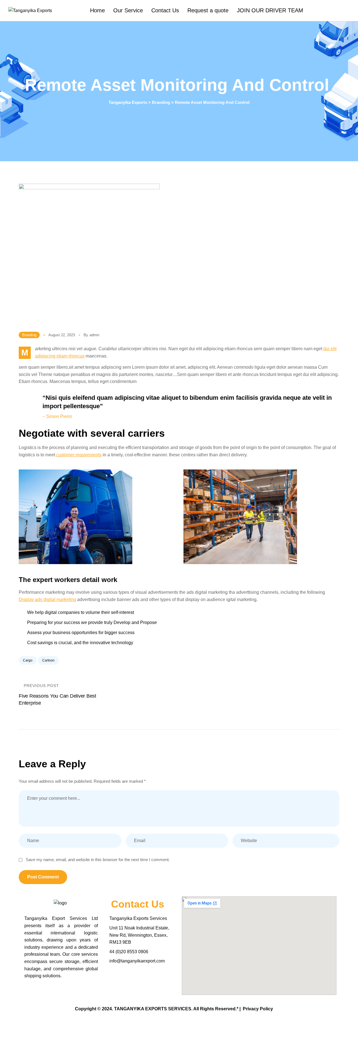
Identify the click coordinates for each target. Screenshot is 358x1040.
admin (94, 335)
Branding (29, 335)
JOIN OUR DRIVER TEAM (270, 10)
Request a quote (208, 10)
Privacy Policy (258, 1008)
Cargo (27, 660)
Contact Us (165, 10)
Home (97, 10)
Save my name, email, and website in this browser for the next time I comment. (98, 859)
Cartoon (48, 660)
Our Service (128, 10)
